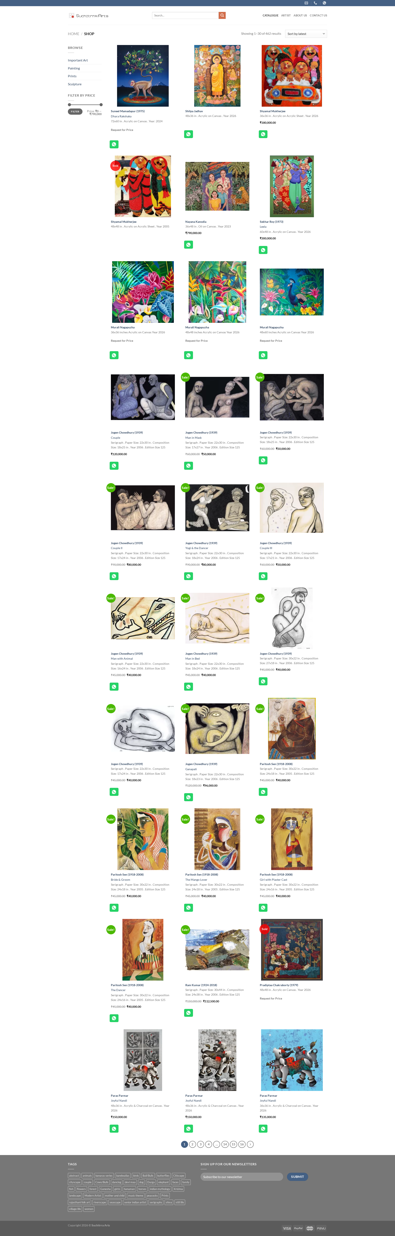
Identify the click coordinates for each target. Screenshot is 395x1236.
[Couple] (143, 397)
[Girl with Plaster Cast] (292, 839)
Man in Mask (193, 437)
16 (242, 1144)
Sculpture (74, 84)
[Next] (250, 1144)
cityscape (74, 1182)
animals (87, 1175)
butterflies (163, 1175)
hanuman (129, 1189)
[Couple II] (143, 508)
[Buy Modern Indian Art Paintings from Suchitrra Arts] (88, 15)
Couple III (266, 548)
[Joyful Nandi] (143, 1060)
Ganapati (191, 769)
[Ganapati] (217, 728)
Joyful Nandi (119, 1100)
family (185, 1182)
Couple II (116, 548)
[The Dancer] (143, 950)
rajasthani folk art (79, 1202)
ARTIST (286, 15)
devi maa (130, 1182)
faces (175, 1182)
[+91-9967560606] (325, 3)
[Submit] (222, 15)
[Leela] (292, 186)
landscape (75, 1195)
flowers (81, 1189)
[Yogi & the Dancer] (217, 508)
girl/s (117, 1189)
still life (180, 1202)
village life (75, 1209)
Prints (72, 76)
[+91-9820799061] (316, 3)
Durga (151, 1182)
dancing (116, 1182)
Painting (74, 68)
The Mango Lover (196, 879)
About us (300, 15)
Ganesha (105, 1189)
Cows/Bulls (101, 1182)
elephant (163, 1182)
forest (92, 1189)
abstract (74, 1175)
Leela (263, 226)
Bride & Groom (120, 879)
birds (136, 1175)
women (89, 1209)
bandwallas (122, 1175)
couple (88, 1182)
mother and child (114, 1195)
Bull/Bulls (148, 1175)
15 (233, 1144)
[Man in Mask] (217, 397)
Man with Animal (122, 658)
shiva (169, 1202)
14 (225, 1144)
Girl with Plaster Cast (273, 879)
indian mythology (160, 1189)
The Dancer (118, 990)
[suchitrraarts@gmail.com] (307, 3)
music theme (135, 1195)
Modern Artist (93, 1195)
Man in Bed (192, 658)
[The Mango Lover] (217, 839)
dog (141, 1182)
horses (142, 1189)
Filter (75, 111)
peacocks (152, 1195)
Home (73, 33)
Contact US (318, 15)
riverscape (100, 1202)
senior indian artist (135, 1202)
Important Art (78, 60)
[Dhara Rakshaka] (143, 76)
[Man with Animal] (143, 618)
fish (71, 1189)
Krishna (178, 1189)
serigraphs (156, 1202)
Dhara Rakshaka (121, 116)
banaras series (104, 1175)
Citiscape (178, 1175)
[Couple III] (292, 508)
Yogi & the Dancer (196, 548)
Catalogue (270, 15)
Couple (115, 437)
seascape (115, 1202)
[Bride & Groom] (143, 839)
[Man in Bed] (217, 618)
